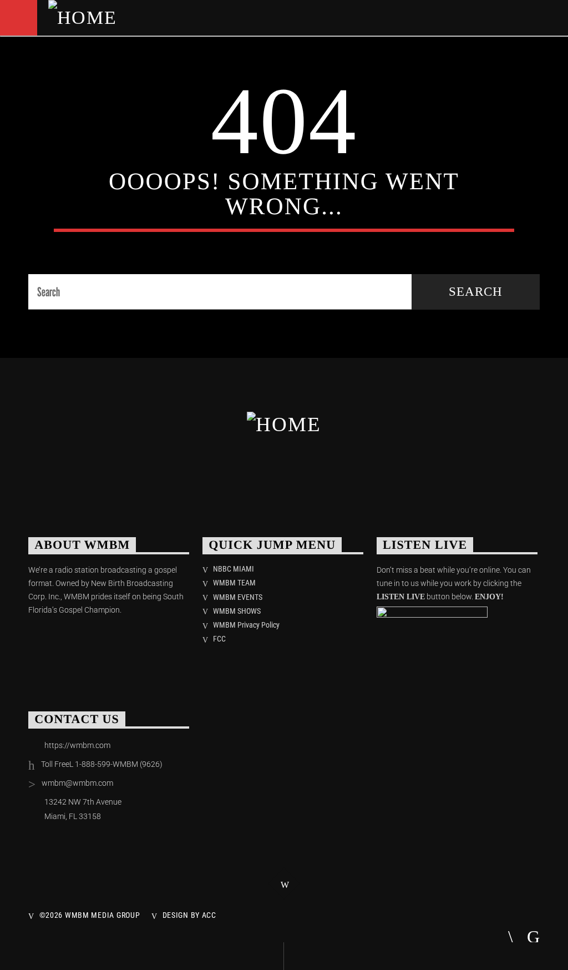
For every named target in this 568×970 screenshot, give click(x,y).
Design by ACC (189, 915)
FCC (219, 638)
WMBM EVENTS (237, 597)
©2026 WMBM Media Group (89, 915)
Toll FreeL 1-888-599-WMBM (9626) (102, 764)
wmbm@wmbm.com (77, 783)
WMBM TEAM (234, 582)
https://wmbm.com (77, 745)
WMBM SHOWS (237, 611)
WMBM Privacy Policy (246, 624)
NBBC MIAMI (233, 568)
